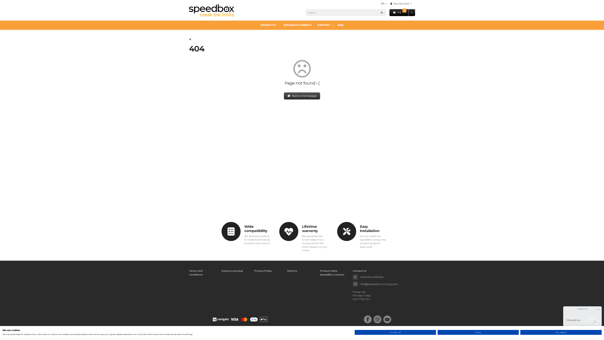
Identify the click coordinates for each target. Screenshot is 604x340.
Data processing (232, 270)
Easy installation (369, 228)
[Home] (211, 10)
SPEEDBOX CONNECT (297, 25)
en (385, 4)
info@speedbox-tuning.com (379, 284)
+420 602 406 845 (371, 277)
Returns (292, 270)
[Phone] (355, 277)
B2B (340, 25)
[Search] (382, 12)
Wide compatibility (255, 228)
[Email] (355, 284)
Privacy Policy (263, 270)
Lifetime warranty (310, 228)
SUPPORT (323, 25)
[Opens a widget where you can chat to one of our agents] (582, 322)
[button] (411, 12)
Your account (401, 3)
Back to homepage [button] (304, 95)
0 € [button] (403, 12)
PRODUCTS (268, 25)
